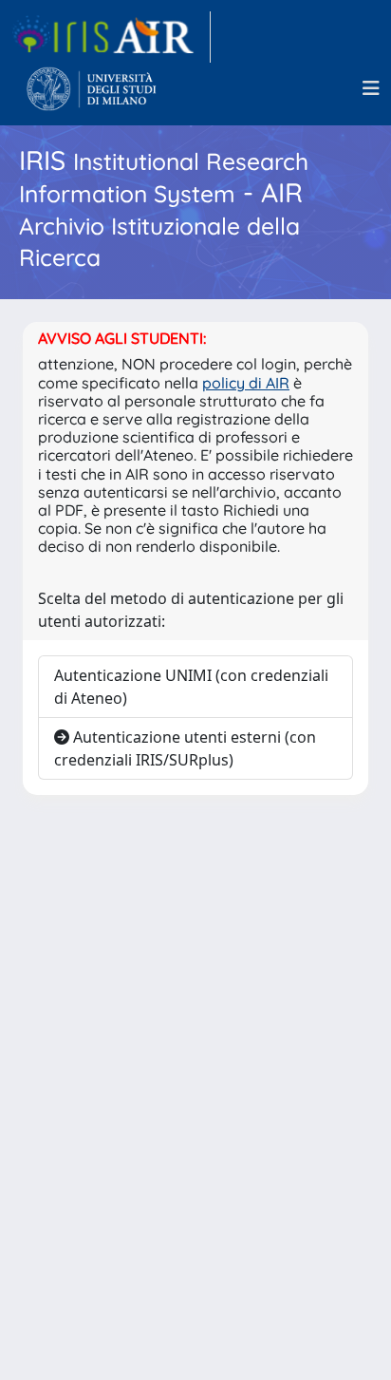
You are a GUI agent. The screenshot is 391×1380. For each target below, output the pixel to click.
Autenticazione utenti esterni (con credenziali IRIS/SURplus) (185, 748)
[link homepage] (111, 37)
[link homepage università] (91, 88)
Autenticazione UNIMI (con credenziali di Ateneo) (191, 687)
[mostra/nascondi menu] (371, 88)
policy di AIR (245, 382)
